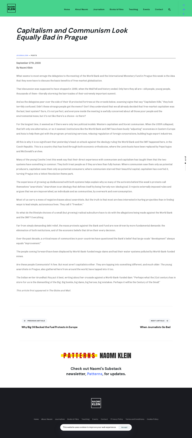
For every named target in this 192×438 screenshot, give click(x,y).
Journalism (98, 9)
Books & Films (117, 9)
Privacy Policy (116, 419)
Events (146, 9)
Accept (124, 427)
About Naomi (81, 9)
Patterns (94, 373)
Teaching (133, 9)
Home (67, 9)
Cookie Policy (152, 419)
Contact (159, 9)
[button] (169, 9)
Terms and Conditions (135, 419)
